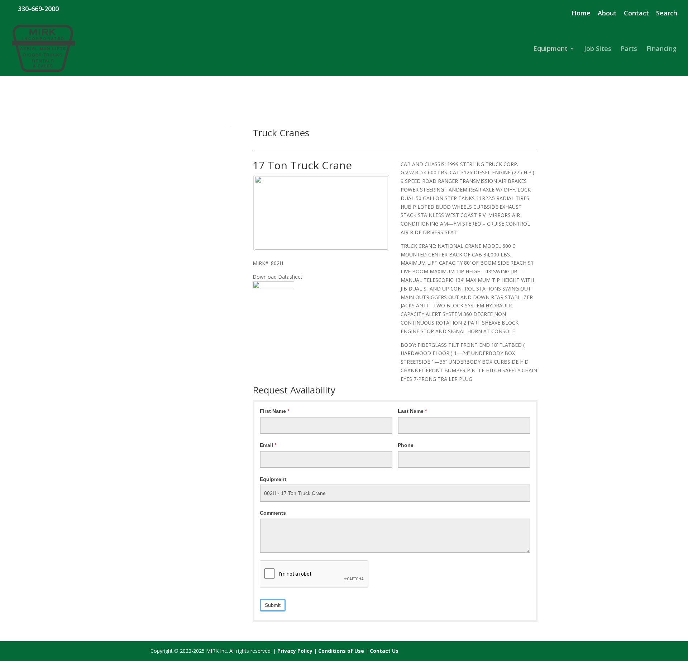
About (607, 13)
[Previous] (268, 213)
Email (268, 445)
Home (581, 13)
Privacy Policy (294, 650)
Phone (406, 445)
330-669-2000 (38, 8)
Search (666, 13)
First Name (274, 411)
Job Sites (597, 49)
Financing (661, 49)
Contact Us (384, 650)
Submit (273, 605)
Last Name (412, 411)
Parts (629, 49)
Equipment (550, 49)
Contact (636, 13)
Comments (273, 513)
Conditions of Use (341, 650)
